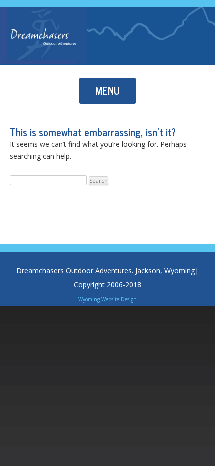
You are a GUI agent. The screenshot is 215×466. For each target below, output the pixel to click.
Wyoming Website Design (107, 299)
